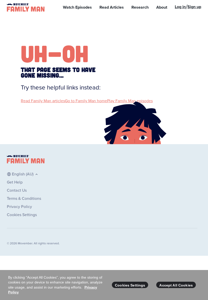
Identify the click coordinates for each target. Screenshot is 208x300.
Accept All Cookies (176, 285)
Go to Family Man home (86, 100)
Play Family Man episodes (130, 100)
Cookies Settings (130, 285)
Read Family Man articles (43, 100)
